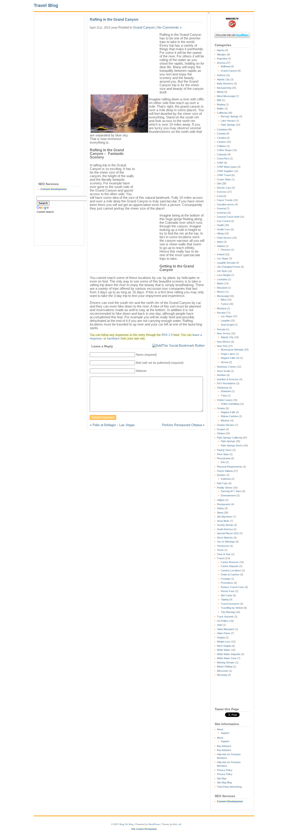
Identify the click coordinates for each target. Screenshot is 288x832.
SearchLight (227, 324)
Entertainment (228, 495)
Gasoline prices (225, 204)
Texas (220, 550)
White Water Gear (226, 658)
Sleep (220, 512)
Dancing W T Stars (231, 491)
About (220, 729)
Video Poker (223, 633)
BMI (219, 100)
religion (221, 500)
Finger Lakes (228, 354)
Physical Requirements (229, 466)
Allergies (221, 54)
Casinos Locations (231, 570)
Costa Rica (223, 158)
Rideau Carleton (229, 416)
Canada (221, 133)
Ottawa (221, 433)
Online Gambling (230, 403)
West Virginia (224, 645)
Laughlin (225, 320)
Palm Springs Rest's (232, 445)
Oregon (221, 429)
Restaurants (223, 504)
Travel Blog (46, 5)
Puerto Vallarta (225, 471)
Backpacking (224, 87)
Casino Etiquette (229, 566)
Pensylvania (223, 458)
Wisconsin (222, 670)
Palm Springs (228, 124)
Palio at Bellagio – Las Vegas (113, 425)
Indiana (221, 246)
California (222, 112)
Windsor (225, 420)
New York (222, 346)
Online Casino (224, 400)
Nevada (221, 312)
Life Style (222, 271)
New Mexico (223, 341)
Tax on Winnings (226, 541)
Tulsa (224, 395)
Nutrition (221, 375)
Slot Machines (224, 516)
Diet (219, 183)
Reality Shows (224, 487)
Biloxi (223, 299)
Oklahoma (222, 387)
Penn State (223, 454)
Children (221, 146)
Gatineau (226, 478)
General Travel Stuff (228, 216)
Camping (222, 129)
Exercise (222, 191)
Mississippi (223, 296)
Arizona (221, 62)
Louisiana (222, 279)
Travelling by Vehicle (232, 607)
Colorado (222, 154)
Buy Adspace (224, 746)
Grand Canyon (229, 70)
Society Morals (225, 525)
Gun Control (223, 221)
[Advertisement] (59, 84)
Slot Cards (226, 595)
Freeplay (225, 578)
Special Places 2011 (228, 533)
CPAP (220, 162)
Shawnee (226, 391)
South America (225, 529)
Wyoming (222, 675)
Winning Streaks (226, 662)
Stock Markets (225, 537)
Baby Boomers (225, 83)
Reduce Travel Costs (232, 587)
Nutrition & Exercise (227, 379)
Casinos (221, 141)
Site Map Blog (224, 782)
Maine (220, 283)
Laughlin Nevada (226, 262)
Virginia (221, 637)
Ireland (220, 254)
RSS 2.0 (167, 335)
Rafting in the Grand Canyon (114, 19)
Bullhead (225, 66)
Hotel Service (224, 237)
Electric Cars (224, 187)
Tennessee (223, 546)
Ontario (221, 408)
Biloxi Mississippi (226, 96)
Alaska (220, 50)
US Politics (223, 620)
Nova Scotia (223, 371)
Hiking (220, 233)
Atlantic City (223, 79)
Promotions (227, 582)
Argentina (222, 58)
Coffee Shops (224, 150)
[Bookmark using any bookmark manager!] (178, 345)
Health (220, 225)
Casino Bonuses (230, 562)
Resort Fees (227, 591)
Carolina (221, 137)
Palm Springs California (229, 437)
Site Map (221, 778)
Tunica (224, 304)
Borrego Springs (229, 116)
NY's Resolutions (226, 383)
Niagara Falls (228, 412)
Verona (224, 362)
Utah (219, 625)
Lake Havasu (228, 120)
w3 (179, 824)
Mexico (221, 291)
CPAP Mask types (227, 166)
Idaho (220, 241)
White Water (223, 650)
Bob (175, 824)
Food (220, 196)
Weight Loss (223, 641)
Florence (225, 249)
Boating (221, 104)
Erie (223, 462)
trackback (113, 338)
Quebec (221, 475)
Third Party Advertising (229, 786)
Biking (220, 91)
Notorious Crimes (226, 366)
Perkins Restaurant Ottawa (182, 425)
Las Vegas (222, 258)
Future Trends (225, 200)
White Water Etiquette (228, 654)
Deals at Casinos (230, 574)
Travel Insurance (230, 603)
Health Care (223, 229)
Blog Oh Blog (126, 824)
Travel (220, 558)
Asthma (221, 75)
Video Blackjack (225, 629)
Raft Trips (222, 483)
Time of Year (224, 554)
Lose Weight (223, 275)
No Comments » (169, 27)
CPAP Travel (224, 175)
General (221, 208)
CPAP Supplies (225, 171)
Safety (220, 508)
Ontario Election (225, 425)
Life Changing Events (228, 266)
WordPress (154, 824)
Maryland (222, 287)
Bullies (220, 108)
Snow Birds (223, 521)
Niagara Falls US (230, 358)
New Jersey (223, 333)
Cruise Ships (224, 179)
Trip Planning (228, 612)
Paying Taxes (224, 450)
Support (225, 733)
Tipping (225, 599)
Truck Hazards (225, 616)
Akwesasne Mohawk (232, 349)
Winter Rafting (224, 666)
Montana (221, 308)
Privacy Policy (224, 770)
